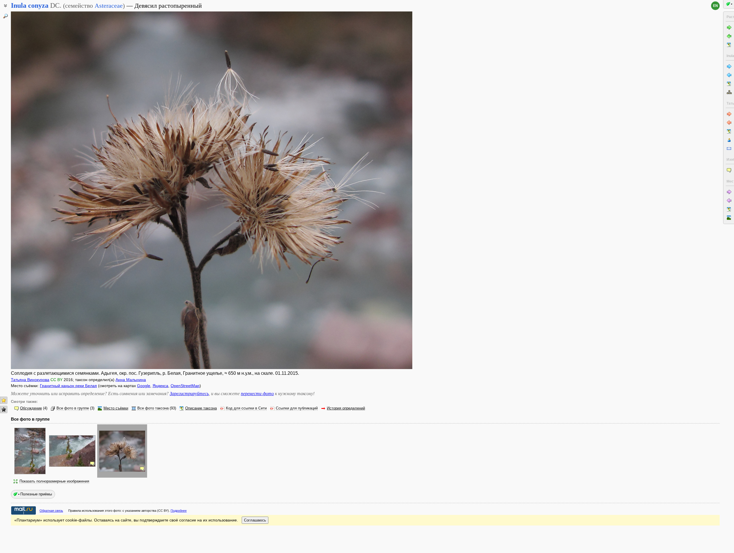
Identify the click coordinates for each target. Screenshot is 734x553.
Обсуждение (31, 408)
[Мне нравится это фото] (3, 400)
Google (143, 385)
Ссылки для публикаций (297, 408)
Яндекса (160, 385)
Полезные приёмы (36, 494)
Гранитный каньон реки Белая (68, 385)
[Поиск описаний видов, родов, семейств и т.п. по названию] (5, 16)
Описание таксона (201, 408)
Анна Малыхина (131, 379)
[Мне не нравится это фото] (3, 409)
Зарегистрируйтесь (189, 393)
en (715, 6)
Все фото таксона (153, 408)
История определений (346, 408)
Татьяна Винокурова (30, 379)
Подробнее (179, 510)
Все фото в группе (72, 408)
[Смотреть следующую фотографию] (371, 190)
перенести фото (257, 393)
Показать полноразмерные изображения (54, 481)
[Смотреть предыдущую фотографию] (52, 190)
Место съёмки (116, 408)
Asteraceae (109, 5)
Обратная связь (51, 510)
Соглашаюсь (255, 520)
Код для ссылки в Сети (246, 408)
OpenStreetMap (185, 385)
